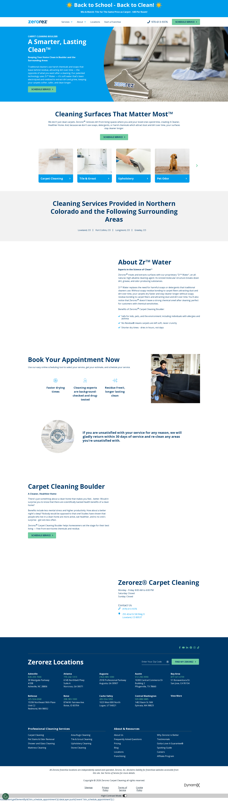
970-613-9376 (159, 22)
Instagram (194, 647)
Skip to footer (9, 24)
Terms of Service (122, 788)
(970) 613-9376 (129, 608)
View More (176, 695)
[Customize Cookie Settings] (5, 796)
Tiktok (198, 647)
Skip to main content (12, 21)
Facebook (180, 647)
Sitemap (89, 787)
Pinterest (191, 647)
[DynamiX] (192, 785)
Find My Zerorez (184, 661)
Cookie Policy (139, 788)
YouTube (183, 647)
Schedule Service (184, 21)
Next (197, 165)
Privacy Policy (105, 788)
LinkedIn (187, 647)
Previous (31, 165)
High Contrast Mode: (12, 27)
